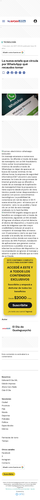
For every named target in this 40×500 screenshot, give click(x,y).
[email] (20, 72)
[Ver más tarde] (3, 72)
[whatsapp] (8, 72)
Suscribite (20, 305)
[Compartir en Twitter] (16, 72)
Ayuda (33, 489)
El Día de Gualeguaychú (21, 328)
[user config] (35, 21)
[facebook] (12, 72)
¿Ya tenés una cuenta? (20, 311)
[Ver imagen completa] (35, 96)
